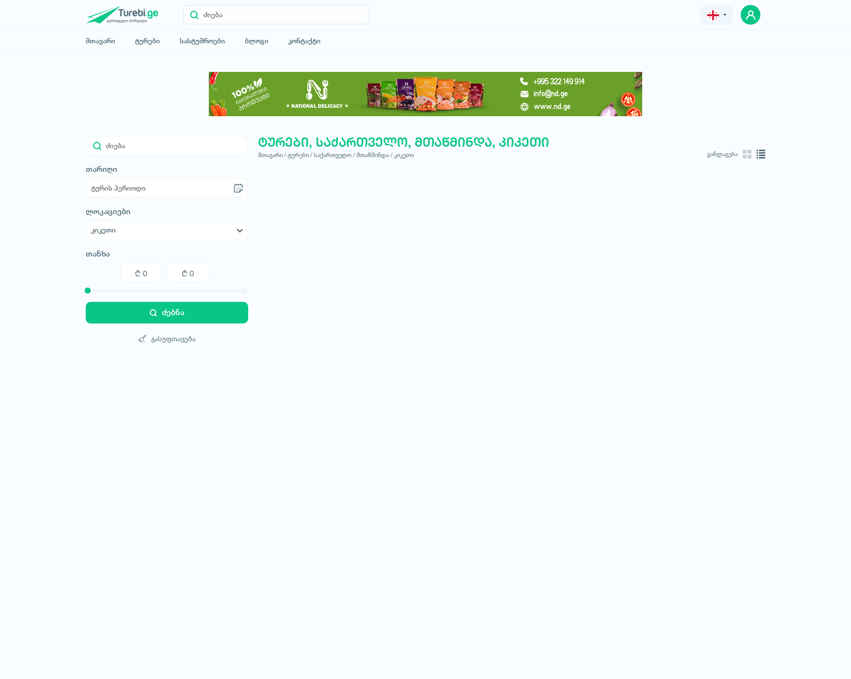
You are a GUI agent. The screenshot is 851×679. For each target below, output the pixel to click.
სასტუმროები (202, 41)
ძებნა (173, 312)
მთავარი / (272, 155)
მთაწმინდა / (375, 155)
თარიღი (101, 169)
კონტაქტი (304, 41)
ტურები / (300, 155)
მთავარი (100, 41)
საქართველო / (334, 155)
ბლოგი (256, 41)
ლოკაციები (108, 212)
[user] (750, 15)
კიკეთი (404, 155)
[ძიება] (194, 15)
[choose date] (238, 188)
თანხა (98, 254)
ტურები (147, 41)
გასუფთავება (173, 338)
